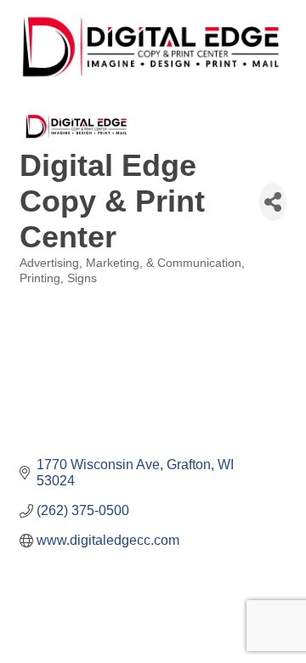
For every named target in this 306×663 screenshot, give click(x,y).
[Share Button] (272, 202)
